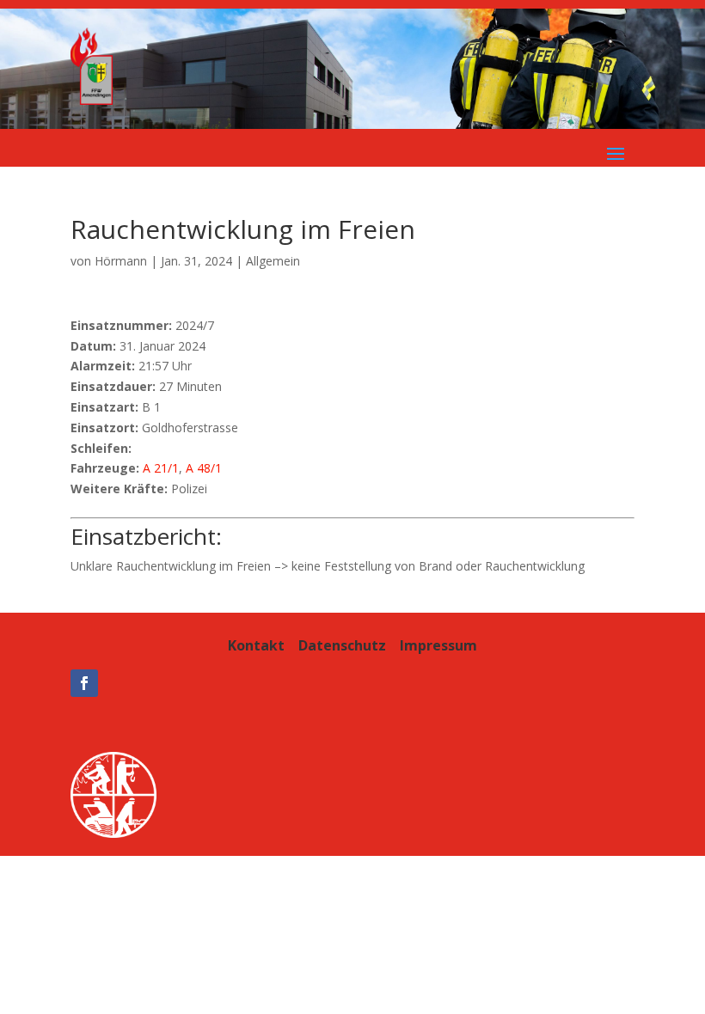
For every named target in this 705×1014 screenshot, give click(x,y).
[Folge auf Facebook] (84, 683)
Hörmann (121, 261)
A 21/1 (161, 468)
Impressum (438, 645)
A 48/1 (204, 468)
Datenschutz (342, 645)
